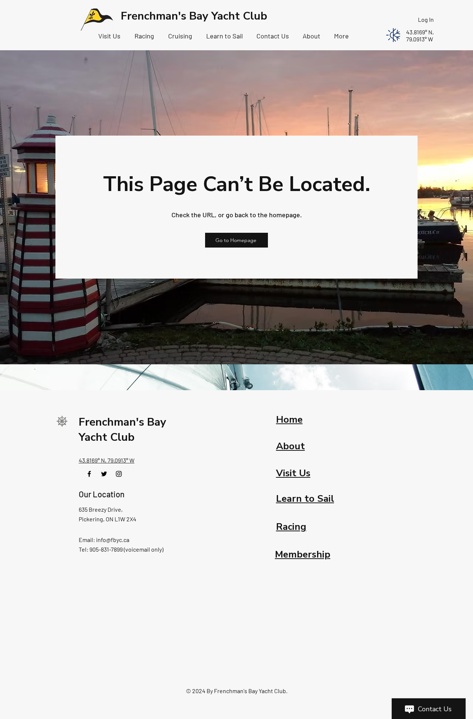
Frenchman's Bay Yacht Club (194, 16)
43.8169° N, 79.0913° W (107, 460)
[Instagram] (119, 474)
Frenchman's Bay (122, 422)
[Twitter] (104, 474)
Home (289, 419)
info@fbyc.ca (112, 539)
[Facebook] (89, 474)
